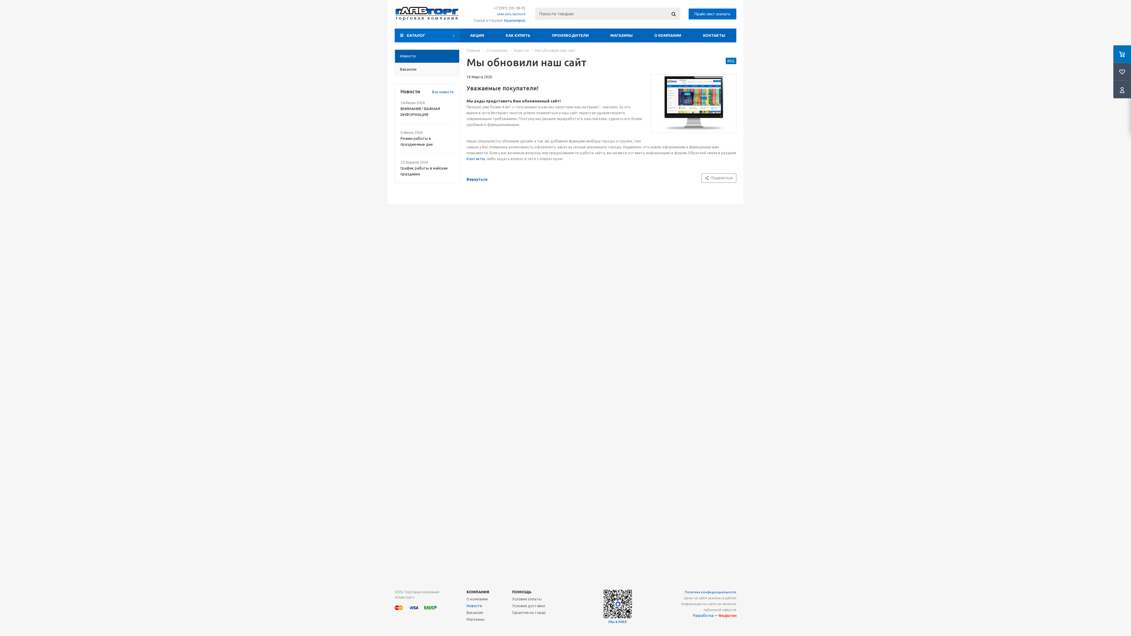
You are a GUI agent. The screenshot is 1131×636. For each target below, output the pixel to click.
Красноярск (514, 20)
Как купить (518, 35)
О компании (667, 35)
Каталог (416, 35)
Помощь (522, 592)
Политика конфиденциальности (710, 592)
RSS (731, 61)
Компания (478, 592)
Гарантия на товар (529, 612)
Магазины (621, 35)
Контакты (714, 35)
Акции (477, 35)
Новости (474, 606)
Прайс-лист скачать (712, 14)
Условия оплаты (527, 599)
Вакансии (475, 612)
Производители (570, 35)
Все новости (443, 92)
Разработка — (706, 615)
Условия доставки (528, 606)
